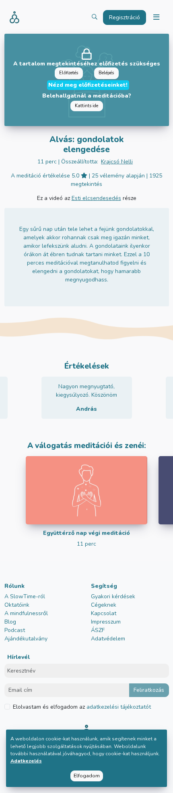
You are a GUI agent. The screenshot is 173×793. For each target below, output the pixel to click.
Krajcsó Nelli (117, 161)
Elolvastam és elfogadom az (82, 707)
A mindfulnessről (26, 613)
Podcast (14, 630)
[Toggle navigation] (156, 17)
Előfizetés (68, 73)
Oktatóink (16, 605)
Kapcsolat (103, 613)
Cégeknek (103, 605)
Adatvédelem (108, 638)
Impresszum (106, 622)
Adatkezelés (26, 761)
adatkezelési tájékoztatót (118, 707)
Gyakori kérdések (113, 596)
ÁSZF (98, 630)
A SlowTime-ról (24, 596)
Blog (10, 622)
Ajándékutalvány (25, 638)
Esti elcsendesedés (96, 198)
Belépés (106, 73)
